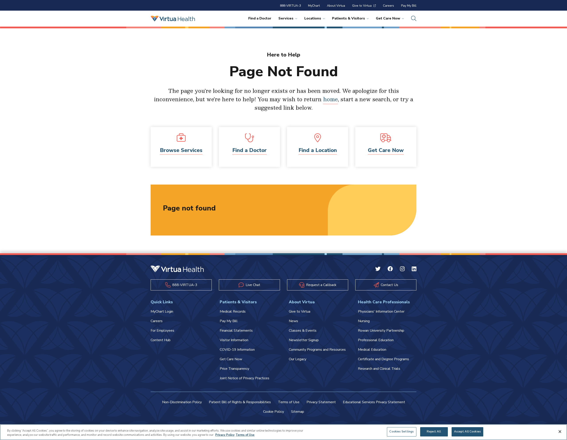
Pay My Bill (408, 6)
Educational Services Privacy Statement (374, 402)
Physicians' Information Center (381, 311)
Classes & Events (303, 330)
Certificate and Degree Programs (383, 359)
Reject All (434, 432)
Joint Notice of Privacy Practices (244, 378)
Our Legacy (297, 359)
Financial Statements (236, 330)
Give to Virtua (362, 6)
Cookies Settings (401, 432)
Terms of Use (288, 402)
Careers (388, 6)
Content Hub (161, 340)
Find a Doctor (259, 18)
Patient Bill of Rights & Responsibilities (240, 402)
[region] (283, 432)
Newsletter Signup (304, 340)
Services (285, 18)
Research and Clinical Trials (379, 368)
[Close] (560, 431)
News (293, 321)
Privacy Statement (321, 402)
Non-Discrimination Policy (182, 402)
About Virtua (336, 6)
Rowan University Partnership (381, 330)
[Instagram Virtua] (402, 269)
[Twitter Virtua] (378, 269)
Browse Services (181, 150)
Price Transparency (234, 368)
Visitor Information (234, 340)
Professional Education (376, 340)
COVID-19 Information (237, 349)
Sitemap (297, 411)
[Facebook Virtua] (390, 269)
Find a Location (318, 150)
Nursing (364, 321)
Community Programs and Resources (317, 349)
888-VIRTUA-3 (290, 6)
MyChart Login (162, 311)
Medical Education (372, 349)
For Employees (162, 330)
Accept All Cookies (467, 432)
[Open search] (413, 18)
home (330, 99)
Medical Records (233, 311)
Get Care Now (388, 18)
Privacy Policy (225, 435)
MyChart (314, 6)
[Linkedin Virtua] (414, 269)
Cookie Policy (273, 411)
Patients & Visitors (348, 18)
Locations (312, 18)
